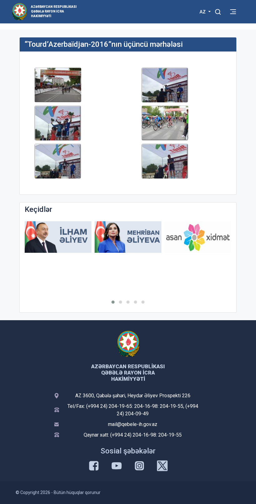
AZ (203, 12)
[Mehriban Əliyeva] (128, 237)
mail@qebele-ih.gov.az (132, 424)
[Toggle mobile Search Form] (218, 10)
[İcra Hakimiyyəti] (19, 11)
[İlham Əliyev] (58, 237)
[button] (113, 302)
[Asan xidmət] (198, 237)
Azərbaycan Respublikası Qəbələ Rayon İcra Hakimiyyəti (53, 11)
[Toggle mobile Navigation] (233, 11)
